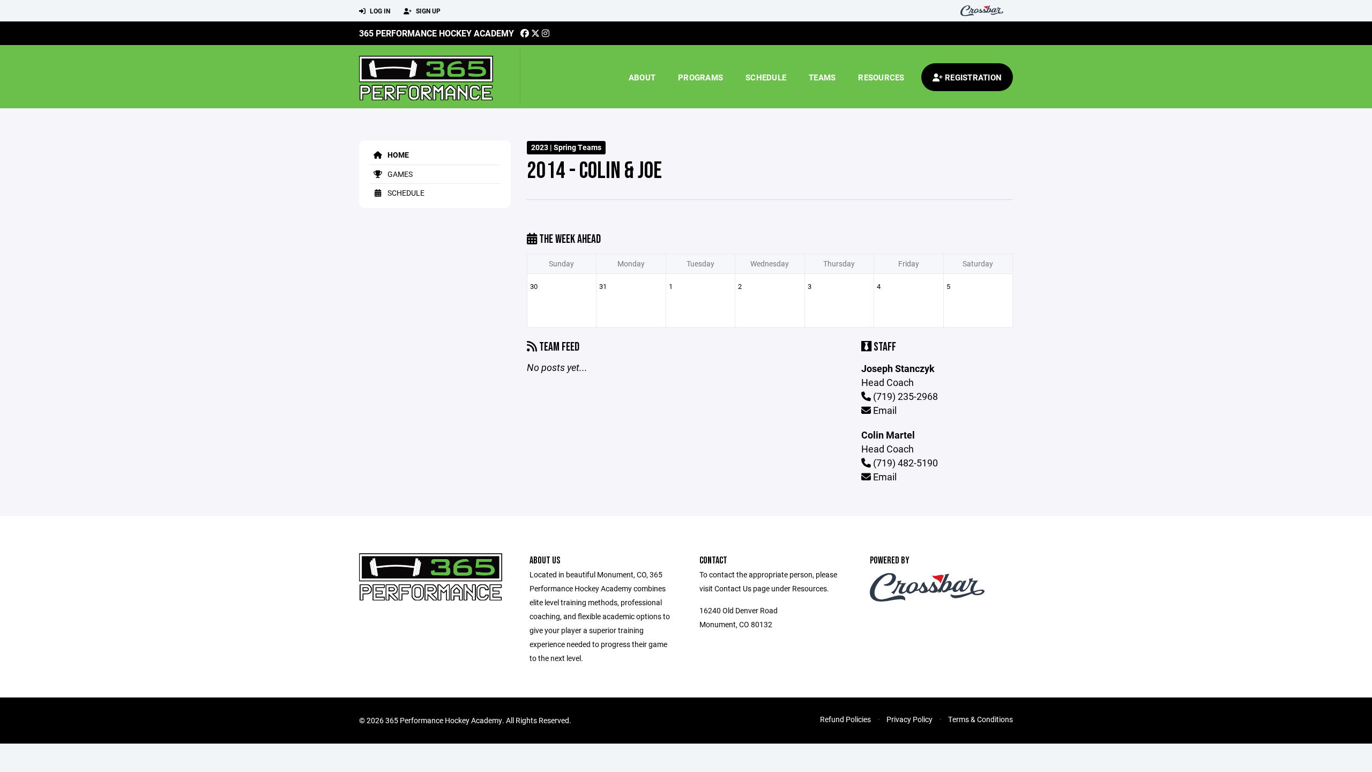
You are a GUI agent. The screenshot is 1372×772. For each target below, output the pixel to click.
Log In (379, 10)
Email (884, 410)
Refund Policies (845, 719)
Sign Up (427, 10)
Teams (822, 77)
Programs (700, 77)
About (642, 77)
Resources (881, 77)
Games (399, 174)
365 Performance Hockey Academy (436, 33)
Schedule (765, 77)
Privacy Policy (909, 719)
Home (397, 155)
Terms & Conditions (980, 719)
